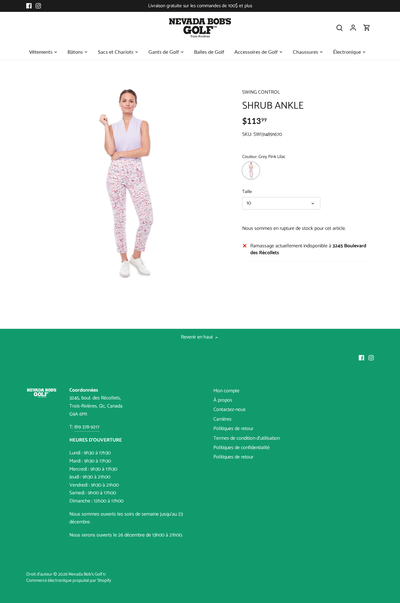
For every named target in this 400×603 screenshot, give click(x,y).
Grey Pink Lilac (251, 170)
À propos (222, 400)
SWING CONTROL (261, 92)
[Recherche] (339, 27)
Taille (247, 192)
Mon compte (226, 391)
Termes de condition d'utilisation (246, 438)
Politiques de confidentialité (241, 447)
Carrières (222, 419)
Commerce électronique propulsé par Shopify (68, 580)
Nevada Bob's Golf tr (87, 574)
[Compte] (353, 27)
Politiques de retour (233, 428)
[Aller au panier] (367, 27)
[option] (127, 183)
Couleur (249, 157)
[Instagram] (38, 5)
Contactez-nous (229, 409)
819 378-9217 (86, 427)
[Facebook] (29, 5)
